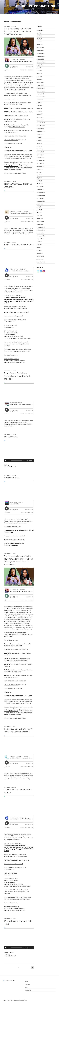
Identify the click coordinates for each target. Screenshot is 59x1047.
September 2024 (41, 96)
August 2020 (40, 238)
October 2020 (40, 233)
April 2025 (39, 76)
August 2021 (40, 204)
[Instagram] (43, 271)
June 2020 (39, 244)
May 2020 (39, 247)
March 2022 (40, 183)
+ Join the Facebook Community (13, 143)
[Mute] (27, 461)
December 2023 (41, 123)
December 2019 (41, 262)
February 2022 (40, 186)
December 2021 (41, 192)
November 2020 (41, 230)
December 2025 (41, 53)
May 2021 (39, 212)
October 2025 (40, 59)
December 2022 (41, 157)
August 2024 (40, 99)
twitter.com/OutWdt (9, 334)
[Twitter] (41, 271)
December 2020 (41, 227)
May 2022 (39, 178)
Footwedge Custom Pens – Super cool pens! (16, 312)
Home (26, 981)
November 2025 (41, 56)
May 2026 (39, 39)
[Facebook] (38, 271)
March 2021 (40, 218)
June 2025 (39, 70)
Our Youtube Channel (10, 467)
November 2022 (41, 160)
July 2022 (39, 172)
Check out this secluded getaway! (13, 316)
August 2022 (40, 169)
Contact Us (28, 990)
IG (12, 321)
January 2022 (40, 189)
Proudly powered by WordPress (19, 1000)
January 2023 (40, 154)
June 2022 (39, 175)
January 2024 (40, 120)
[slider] (31, 460)
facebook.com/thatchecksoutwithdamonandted (17, 338)
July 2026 (39, 33)
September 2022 (41, 166)
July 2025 (39, 68)
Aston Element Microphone (23, 349)
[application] (19, 460)
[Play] (5, 461)
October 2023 (40, 128)
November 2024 (41, 91)
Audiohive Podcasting (35, 6)
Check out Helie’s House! (20, 308)
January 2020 (40, 259)
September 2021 (41, 201)
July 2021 (39, 207)
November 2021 (41, 195)
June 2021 (39, 209)
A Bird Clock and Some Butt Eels (18, 244)
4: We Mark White (12, 477)
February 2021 (40, 221)
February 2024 (40, 117)
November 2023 (41, 125)
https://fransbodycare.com (17, 126)
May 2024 (39, 108)
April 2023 (39, 146)
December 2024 (41, 88)
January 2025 (40, 85)
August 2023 (40, 134)
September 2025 (41, 62)
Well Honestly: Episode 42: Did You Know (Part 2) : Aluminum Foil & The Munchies (17, 31)
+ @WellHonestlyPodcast (11, 140)
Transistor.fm (13, 355)
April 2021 (39, 215)
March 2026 (40, 44)
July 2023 (39, 137)
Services (27, 984)
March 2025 (40, 79)
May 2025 (39, 73)
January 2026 (40, 50)
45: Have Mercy (11, 436)
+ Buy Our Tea (7, 147)
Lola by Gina (7, 319)
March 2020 (40, 253)
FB (13, 321)
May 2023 (39, 143)
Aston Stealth (26, 351)
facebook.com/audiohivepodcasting (14, 360)
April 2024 (39, 111)
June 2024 (39, 105)
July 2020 (39, 241)
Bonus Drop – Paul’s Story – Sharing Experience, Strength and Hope (17, 376)
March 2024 (40, 114)
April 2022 (39, 181)
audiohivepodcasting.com (11, 359)
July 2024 (39, 102)
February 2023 (40, 152)
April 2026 (39, 41)
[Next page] (32, 967)
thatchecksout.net (9, 327)
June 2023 (39, 140)
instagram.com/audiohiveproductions (14, 362)
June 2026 (39, 36)
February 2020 (40, 256)
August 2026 (40, 30)
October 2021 (40, 198)
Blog (26, 987)
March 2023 (40, 149)
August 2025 (40, 65)
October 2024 (40, 94)
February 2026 (40, 47)
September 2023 (41, 131)
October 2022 (40, 163)
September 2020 (41, 236)
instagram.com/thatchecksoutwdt (13, 336)
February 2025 (40, 82)
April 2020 (39, 250)
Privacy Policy (6, 1000)
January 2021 (40, 224)
